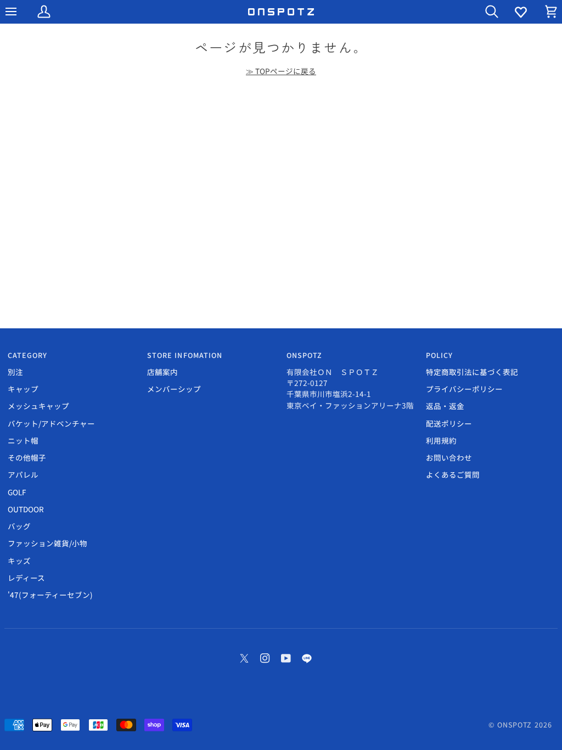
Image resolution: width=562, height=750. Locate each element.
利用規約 (441, 440)
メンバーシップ (174, 388)
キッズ (19, 560)
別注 (15, 371)
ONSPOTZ (514, 724)
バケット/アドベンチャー (51, 423)
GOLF (17, 491)
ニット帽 (23, 440)
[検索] (481, 12)
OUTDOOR (26, 508)
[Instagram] (265, 658)
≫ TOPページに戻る (281, 70)
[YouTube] (286, 658)
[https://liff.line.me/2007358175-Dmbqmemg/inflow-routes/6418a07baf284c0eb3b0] (307, 658)
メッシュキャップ (38, 405)
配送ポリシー (449, 423)
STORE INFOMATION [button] (185, 355)
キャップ (23, 388)
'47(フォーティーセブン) (50, 594)
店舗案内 (162, 371)
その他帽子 (27, 457)
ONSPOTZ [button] (304, 355)
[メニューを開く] (20, 12)
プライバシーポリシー (464, 388)
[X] (244, 658)
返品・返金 (445, 405)
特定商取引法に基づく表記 (472, 371)
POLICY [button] (439, 355)
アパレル (23, 474)
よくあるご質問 (453, 474)
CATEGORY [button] (28, 355)
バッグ (19, 525)
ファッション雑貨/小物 (47, 543)
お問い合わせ (449, 457)
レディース (26, 577)
